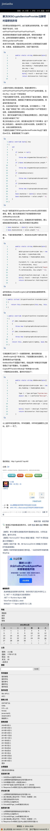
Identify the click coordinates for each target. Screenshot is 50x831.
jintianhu (7, 3)
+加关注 (5, 488)
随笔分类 (4, 699)
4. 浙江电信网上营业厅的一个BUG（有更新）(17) (19, 819)
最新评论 (5, 684)
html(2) (4, 711)
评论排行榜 (5, 790)
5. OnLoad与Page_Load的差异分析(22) (15, 804)
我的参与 (5, 681)
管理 (3, 620)
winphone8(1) (6, 716)
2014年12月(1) (7, 733)
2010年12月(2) (7, 755)
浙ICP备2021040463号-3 (39, 829)
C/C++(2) (5, 708)
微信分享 (38, 475)
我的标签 (5, 686)
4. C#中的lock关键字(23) (10, 802)
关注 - (18, 484)
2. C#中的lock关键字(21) (10, 814)
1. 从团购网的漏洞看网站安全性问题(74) (16, 811)
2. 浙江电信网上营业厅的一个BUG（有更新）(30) (19, 797)
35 (8, 659)
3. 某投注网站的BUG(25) (10, 799)
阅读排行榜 (5, 773)
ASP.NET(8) (6, 703)
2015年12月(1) (7, 728)
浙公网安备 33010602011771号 (16, 829)
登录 (33, 525)
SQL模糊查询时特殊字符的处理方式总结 (23, 505)
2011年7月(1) (6, 745)
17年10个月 (11, 654)
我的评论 (5, 679)
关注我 (20, 475)
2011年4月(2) (6, 748)
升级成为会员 (37, 501)
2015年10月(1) (7, 730)
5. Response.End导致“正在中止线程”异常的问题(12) (20, 821)
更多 (3, 763)
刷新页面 (37, 521)
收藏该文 (29, 475)
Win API (5, 693)
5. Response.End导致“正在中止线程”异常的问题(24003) (21, 787)
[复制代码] (4, 53)
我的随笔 (5, 676)
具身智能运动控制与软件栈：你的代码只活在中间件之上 (25, 591)
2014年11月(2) (7, 735)
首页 (3, 615)
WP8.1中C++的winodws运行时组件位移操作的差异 (26, 508)
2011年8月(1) (6, 743)
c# (3, 696)
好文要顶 (12, 475)
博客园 (4, 613)
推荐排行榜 (5, 808)
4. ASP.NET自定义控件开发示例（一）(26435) (18, 785)
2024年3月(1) (6, 725)
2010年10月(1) (7, 760)
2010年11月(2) (7, 758)
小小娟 (11, 482)
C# (8, 466)
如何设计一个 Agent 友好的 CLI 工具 (18, 603)
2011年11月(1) (7, 738)
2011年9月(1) (6, 740)
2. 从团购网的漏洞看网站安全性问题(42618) (17, 780)
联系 (3, 618)
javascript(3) (6, 713)
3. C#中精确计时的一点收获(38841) (14, 782)
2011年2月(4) (6, 750)
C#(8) (3, 705)
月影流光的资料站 (8, 770)
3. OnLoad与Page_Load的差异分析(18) (15, 816)
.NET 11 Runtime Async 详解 (15, 597)
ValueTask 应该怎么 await (13, 600)
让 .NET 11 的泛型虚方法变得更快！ (17, 594)
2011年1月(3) (6, 753)
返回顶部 (45, 521)
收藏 (43, 512)
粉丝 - (12, 484)
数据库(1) (5, 718)
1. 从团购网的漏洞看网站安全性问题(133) (16, 794)
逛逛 (41, 525)
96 (8, 657)
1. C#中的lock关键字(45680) (11, 777)
